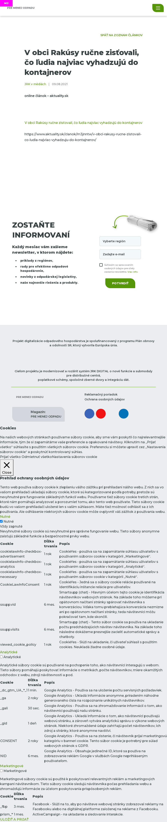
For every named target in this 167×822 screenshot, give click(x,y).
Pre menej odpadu (29, 397)
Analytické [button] (8, 652)
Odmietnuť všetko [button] (37, 457)
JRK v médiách (35, 84)
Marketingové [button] (11, 766)
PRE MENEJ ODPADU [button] (46, 414)
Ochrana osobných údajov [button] (105, 399)
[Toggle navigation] (158, 8)
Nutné (8, 521)
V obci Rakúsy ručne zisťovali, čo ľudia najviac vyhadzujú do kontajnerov (83, 123)
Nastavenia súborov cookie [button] (74, 457)
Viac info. (132, 271)
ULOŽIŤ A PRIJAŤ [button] (14, 819)
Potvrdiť (120, 283)
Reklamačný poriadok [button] (101, 394)
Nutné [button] (5, 517)
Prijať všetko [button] (10, 457)
